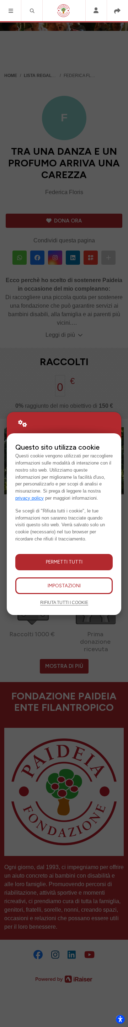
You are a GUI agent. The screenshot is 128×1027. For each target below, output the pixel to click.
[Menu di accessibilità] (120, 1019)
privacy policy (29, 498)
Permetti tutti (64, 562)
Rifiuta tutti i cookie (64, 602)
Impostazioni (64, 585)
